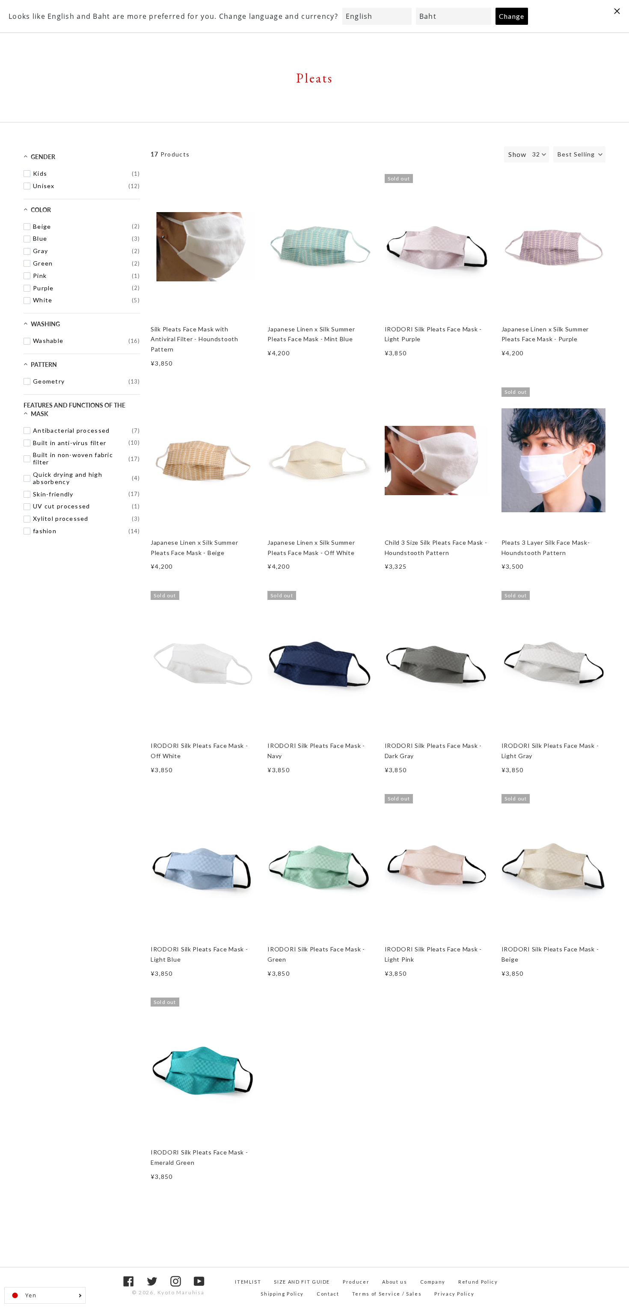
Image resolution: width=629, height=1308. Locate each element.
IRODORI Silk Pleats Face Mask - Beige (550, 954)
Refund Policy (478, 1281)
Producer (356, 1281)
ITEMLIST (248, 1281)
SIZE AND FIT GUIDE (302, 1281)
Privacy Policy (454, 1293)
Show (517, 154)
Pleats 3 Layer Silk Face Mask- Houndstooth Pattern (545, 547)
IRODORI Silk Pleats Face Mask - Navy (316, 750)
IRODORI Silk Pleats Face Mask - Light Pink (433, 954)
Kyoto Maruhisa (181, 1292)
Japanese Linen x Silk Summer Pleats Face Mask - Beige (194, 547)
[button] (579, 154)
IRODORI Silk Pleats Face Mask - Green (316, 954)
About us (394, 1281)
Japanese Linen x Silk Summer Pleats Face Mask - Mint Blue (311, 334)
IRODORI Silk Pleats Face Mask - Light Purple (433, 334)
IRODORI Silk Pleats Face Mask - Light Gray (550, 750)
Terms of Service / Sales (387, 1293)
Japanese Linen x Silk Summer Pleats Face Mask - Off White (311, 547)
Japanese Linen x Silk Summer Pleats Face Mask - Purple (545, 334)
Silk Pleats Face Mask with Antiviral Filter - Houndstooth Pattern (194, 339)
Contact (328, 1293)
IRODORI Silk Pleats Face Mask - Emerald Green (199, 1157)
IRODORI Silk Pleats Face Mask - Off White (199, 750)
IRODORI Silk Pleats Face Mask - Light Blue (199, 954)
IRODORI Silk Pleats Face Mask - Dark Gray (433, 750)
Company (433, 1281)
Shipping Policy (282, 1293)
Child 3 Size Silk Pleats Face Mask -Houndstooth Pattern (436, 547)
